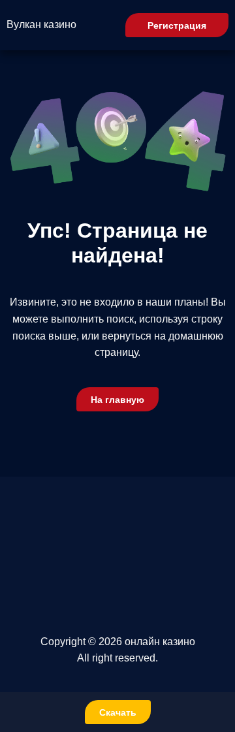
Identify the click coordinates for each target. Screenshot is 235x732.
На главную (117, 399)
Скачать (117, 712)
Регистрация (177, 25)
